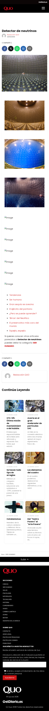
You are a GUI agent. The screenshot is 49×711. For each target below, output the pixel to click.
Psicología (7, 593)
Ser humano (15, 299)
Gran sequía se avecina (21, 304)
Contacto (6, 631)
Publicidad (7, 643)
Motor (5, 618)
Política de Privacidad (11, 637)
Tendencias (15, 295)
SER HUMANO (7, 587)
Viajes (5, 608)
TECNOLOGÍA (7, 599)
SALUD (5, 590)
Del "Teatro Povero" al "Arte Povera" (34, 522)
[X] (11, 48)
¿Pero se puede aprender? (23, 313)
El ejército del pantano (20, 309)
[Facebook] (4, 48)
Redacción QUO (13, 35)
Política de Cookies (10, 640)
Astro (5, 615)
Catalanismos (14, 519)
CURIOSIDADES (8, 605)
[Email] (29, 48)
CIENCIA (5, 584)
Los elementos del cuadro (34, 471)
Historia (6, 602)
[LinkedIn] (23, 48)
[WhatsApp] (17, 48)
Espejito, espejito (17, 330)
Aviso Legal (7, 634)
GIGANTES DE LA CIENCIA (11, 621)
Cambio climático (9, 611)
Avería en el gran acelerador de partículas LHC (34, 423)
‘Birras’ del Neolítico (19, 318)
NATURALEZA (7, 596)
